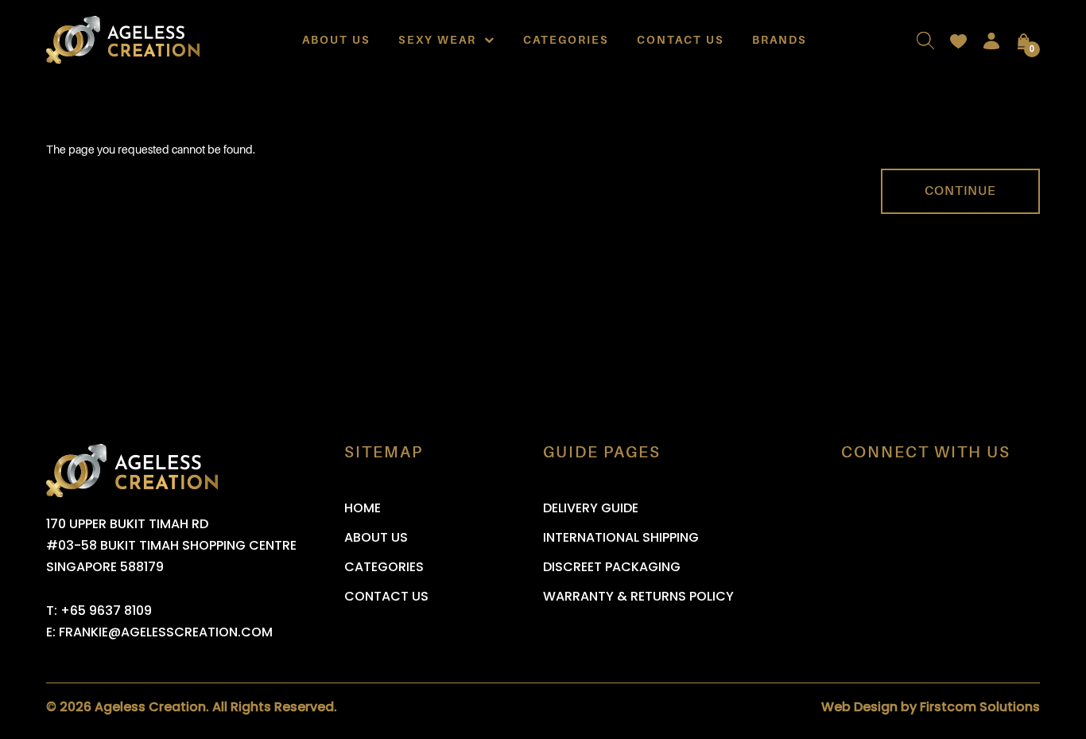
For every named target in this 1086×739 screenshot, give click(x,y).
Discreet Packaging (612, 567)
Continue (960, 191)
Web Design (859, 707)
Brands (779, 39)
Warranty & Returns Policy (638, 596)
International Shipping (621, 537)
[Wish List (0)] (958, 39)
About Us (336, 39)
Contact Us (680, 39)
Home (362, 508)
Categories (566, 39)
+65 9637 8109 (106, 610)
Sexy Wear (441, 39)
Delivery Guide (590, 508)
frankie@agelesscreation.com (166, 632)
